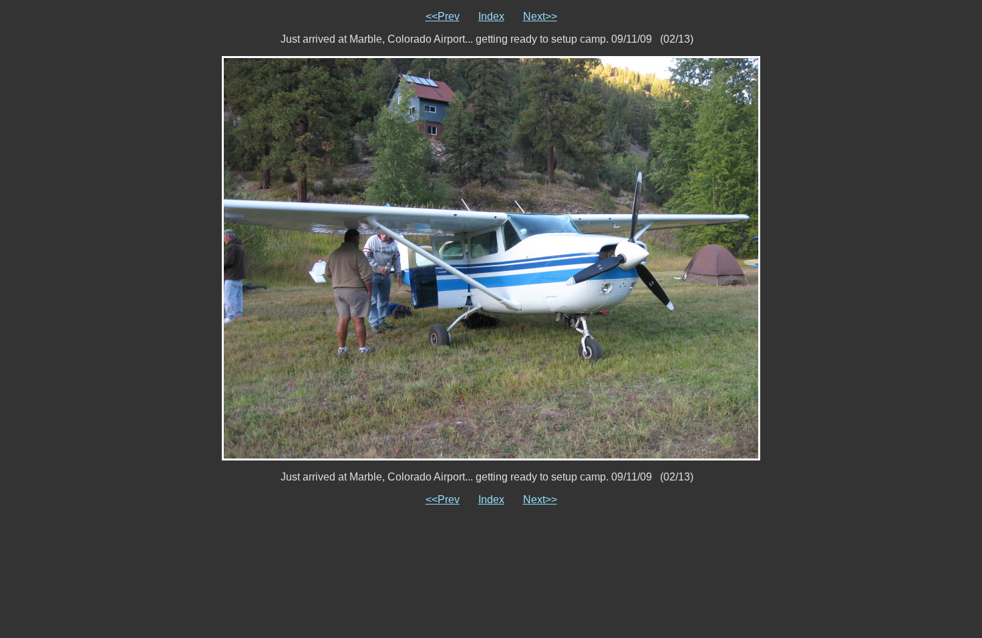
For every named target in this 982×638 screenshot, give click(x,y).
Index (491, 16)
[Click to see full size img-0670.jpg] (491, 257)
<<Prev (443, 16)
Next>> (540, 16)
